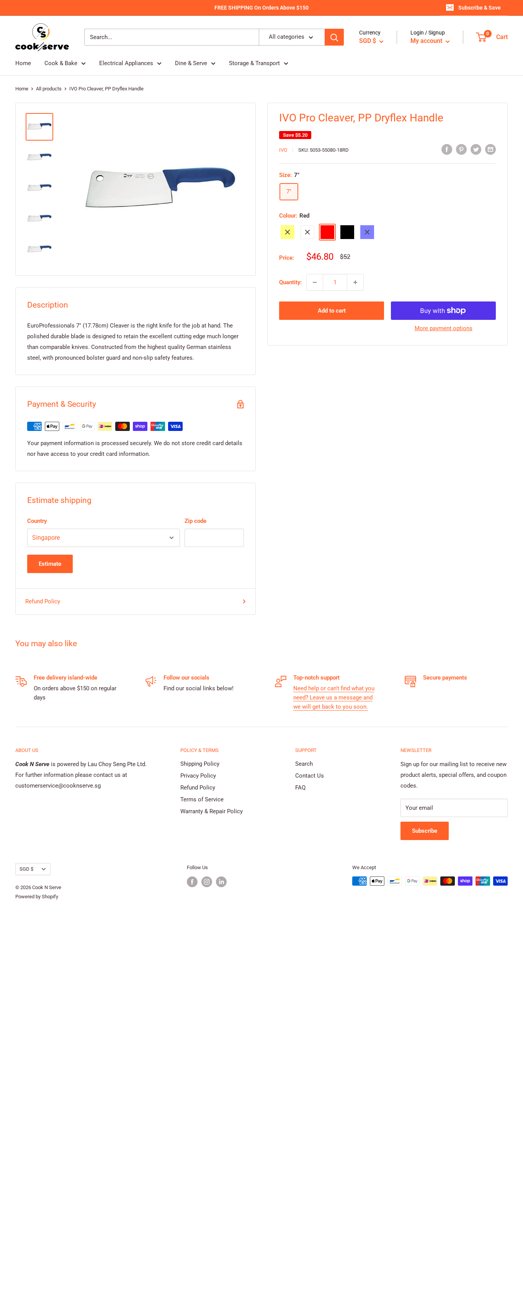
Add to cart (332, 310)
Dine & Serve (191, 63)
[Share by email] (490, 149)
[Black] (347, 232)
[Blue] (367, 232)
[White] (307, 232)
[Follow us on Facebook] (192, 881)
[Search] (334, 37)
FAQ (300, 787)
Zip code (195, 521)
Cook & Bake (60, 63)
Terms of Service (202, 799)
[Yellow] (287, 232)
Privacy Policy (198, 775)
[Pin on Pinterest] (461, 149)
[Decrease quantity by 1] (315, 282)
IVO (283, 150)
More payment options (443, 328)
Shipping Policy (199, 763)
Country (37, 521)
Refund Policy (42, 601)
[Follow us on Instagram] (206, 881)
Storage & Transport (254, 63)
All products (49, 89)
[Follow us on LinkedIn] (221, 881)
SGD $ (26, 869)
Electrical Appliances (126, 63)
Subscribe (424, 830)
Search (304, 763)
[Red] (327, 232)
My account (427, 41)
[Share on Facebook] (446, 149)
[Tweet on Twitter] (476, 149)
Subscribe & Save (479, 8)
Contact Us (309, 775)
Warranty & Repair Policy (211, 811)
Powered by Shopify (36, 896)
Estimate (50, 563)
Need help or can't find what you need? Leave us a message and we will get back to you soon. (333, 697)
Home (23, 63)
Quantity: (290, 282)
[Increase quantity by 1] (355, 282)
